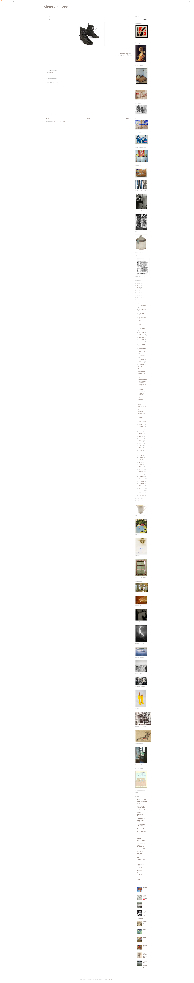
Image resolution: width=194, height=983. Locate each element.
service (140, 401)
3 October (141, 342)
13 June (141, 441)
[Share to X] (53, 70)
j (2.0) (138, 833)
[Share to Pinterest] (56, 70)
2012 (138, 295)
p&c (138, 872)
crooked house (141, 843)
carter (138, 879)
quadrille (140, 399)
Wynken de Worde (140, 815)
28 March (141, 467)
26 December (142, 301)
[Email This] (50, 70)
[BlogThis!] (51, 70)
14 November (142, 324)
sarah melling (141, 859)
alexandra (140, 836)
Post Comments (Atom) (59, 121)
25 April (141, 457)
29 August (141, 359)
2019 (138, 285)
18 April (141, 459)
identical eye (140, 868)
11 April (141, 462)
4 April (140, 464)
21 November (142, 321)
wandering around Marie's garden (145, 964)
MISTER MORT (141, 840)
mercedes (140, 851)
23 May (141, 448)
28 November (142, 317)
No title (140, 366)
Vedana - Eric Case (140, 865)
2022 (138, 283)
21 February (142, 478)
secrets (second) (142, 406)
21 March (141, 469)
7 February (142, 483)
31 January (142, 486)
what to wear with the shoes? (141, 393)
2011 (138, 297)
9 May (140, 452)
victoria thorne (56, 7)
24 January (142, 488)
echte (144, 937)
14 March (141, 471)
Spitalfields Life (141, 799)
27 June (141, 436)
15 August (141, 364)
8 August (141, 424)
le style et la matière (140, 854)
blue (138, 857)
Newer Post (49, 118)
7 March (141, 474)
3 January (141, 495)
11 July (141, 433)
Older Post (128, 118)
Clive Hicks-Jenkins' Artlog (141, 807)
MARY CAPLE (141, 849)
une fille (139, 838)
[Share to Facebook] (54, 70)
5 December (142, 313)
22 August (141, 362)
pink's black (140, 875)
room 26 (139, 870)
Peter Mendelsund (140, 846)
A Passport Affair (142, 831)
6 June (140, 443)
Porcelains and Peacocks (141, 824)
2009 (138, 498)
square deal (141, 371)
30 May (141, 445)
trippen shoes (124, 53)
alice (138, 877)
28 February (142, 476)
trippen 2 (140, 397)
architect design (141, 810)
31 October (142, 332)
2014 (138, 290)
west (144, 929)
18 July (141, 431)
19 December (142, 305)
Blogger (111, 979)
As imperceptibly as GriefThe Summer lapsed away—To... (142, 382)
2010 (138, 299)
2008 (138, 500)
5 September (142, 355)
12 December (142, 309)
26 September (142, 344)
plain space (141, 409)
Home (89, 118)
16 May (141, 450)
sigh (139, 404)
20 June (141, 438)
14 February (142, 481)
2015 (138, 288)
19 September (142, 348)
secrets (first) (141, 413)
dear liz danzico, (142, 373)
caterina (139, 812)
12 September (142, 352)
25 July (141, 429)
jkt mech (139, 862)
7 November (142, 328)
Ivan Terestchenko (141, 828)
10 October (142, 339)
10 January (142, 493)
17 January (142, 490)
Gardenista (140, 804)
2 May (140, 455)
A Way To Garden (142, 801)
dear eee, (140, 411)
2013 (138, 292)
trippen (51, 72)
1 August (141, 426)
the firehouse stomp (140, 821)
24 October (142, 335)
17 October (142, 337)
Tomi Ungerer (141, 818)
